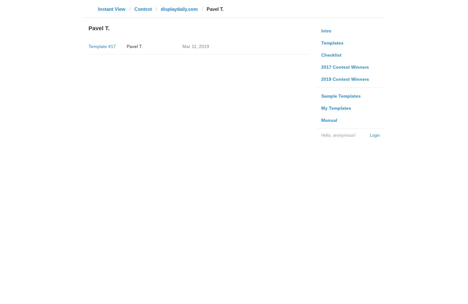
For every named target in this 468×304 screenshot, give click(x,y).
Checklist (331, 55)
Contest (143, 9)
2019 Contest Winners (345, 79)
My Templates (336, 108)
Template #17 (102, 46)
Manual (329, 120)
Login (375, 135)
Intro (326, 30)
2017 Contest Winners (345, 67)
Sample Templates (341, 96)
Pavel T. (135, 46)
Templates (332, 42)
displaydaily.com (179, 9)
